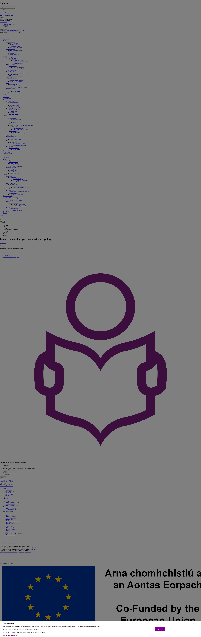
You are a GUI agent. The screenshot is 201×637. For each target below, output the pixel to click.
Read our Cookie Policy (13, 635)
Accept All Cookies (160, 629)
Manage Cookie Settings (148, 629)
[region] (100, 629)
